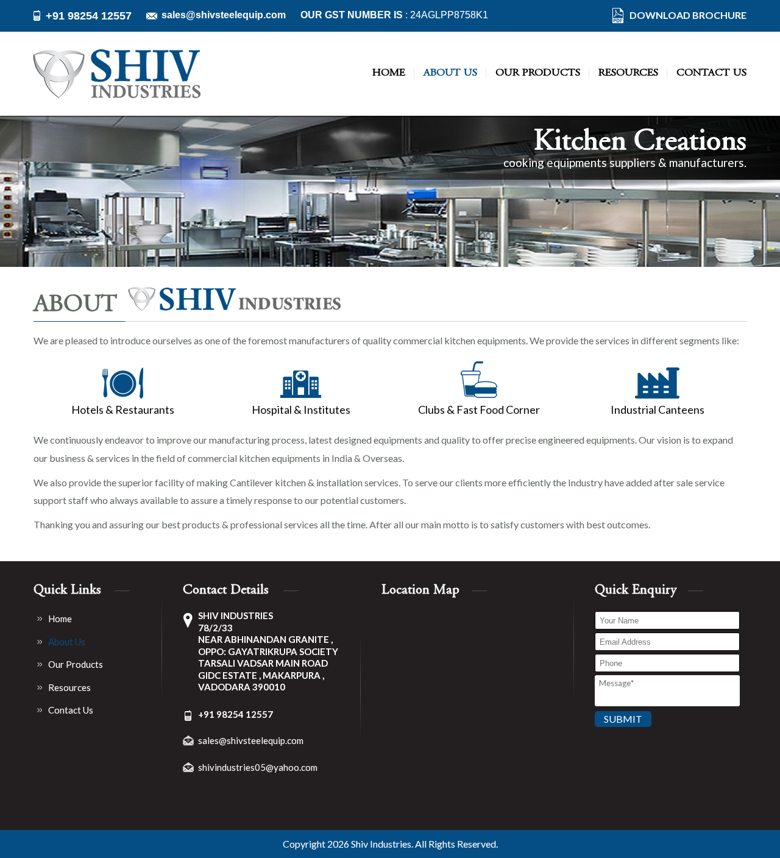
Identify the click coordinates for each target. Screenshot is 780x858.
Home (388, 73)
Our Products (537, 73)
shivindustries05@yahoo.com (257, 767)
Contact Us (711, 73)
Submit (623, 719)
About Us (450, 73)
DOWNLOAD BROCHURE (687, 15)
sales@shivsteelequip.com (223, 15)
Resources (628, 73)
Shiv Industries (381, 844)
